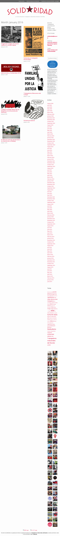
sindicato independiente (51, 331)
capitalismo (50, 297)
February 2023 (50, 179)
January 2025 (50, 137)
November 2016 (51, 240)
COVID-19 (53, 302)
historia (54, 307)
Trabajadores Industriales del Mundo (51, 340)
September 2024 (51, 144)
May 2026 (49, 108)
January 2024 (50, 159)
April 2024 (49, 153)
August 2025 (50, 125)
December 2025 (51, 118)
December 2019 (51, 218)
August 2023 (50, 168)
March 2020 (50, 213)
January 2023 (50, 180)
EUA (54, 305)
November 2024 (51, 141)
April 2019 (49, 233)
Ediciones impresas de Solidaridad (33, 1)
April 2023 (49, 175)
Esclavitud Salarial (29, 120)
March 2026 (50, 112)
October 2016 (50, 242)
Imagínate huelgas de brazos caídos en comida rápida (10, 44)
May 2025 (49, 130)
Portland (48, 325)
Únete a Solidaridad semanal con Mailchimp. (52, 64)
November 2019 (51, 220)
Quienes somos (21, 1)
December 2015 (51, 260)
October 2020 (50, 200)
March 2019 (50, 234)
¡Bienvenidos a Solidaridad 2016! (11, 73)
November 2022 (51, 184)
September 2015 (51, 265)
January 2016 (50, 258)
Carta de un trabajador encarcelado (31, 58)
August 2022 (50, 189)
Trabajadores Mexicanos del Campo (32, 94)
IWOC (50, 311)
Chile (55, 297)
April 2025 (49, 132)
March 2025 (50, 134)
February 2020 (50, 215)
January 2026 (50, 116)
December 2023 (51, 161)
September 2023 (51, 166)
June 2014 (49, 281)
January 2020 (50, 216)
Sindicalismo (51, 329)
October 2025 (50, 121)
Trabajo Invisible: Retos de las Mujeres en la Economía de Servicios (10, 111)
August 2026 (50, 103)
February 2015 (50, 278)
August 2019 (50, 225)
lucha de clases (52, 315)
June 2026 (49, 107)
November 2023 (51, 162)
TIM (52, 336)
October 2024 (50, 143)
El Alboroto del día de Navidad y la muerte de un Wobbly (10, 140)
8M (51, 292)
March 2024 (50, 155)
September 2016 (51, 243)
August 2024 (50, 146)
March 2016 (50, 254)
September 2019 (51, 224)
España (52, 305)
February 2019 (50, 236)
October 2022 (50, 186)
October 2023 (50, 164)
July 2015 (49, 269)
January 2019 (50, 238)
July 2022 (49, 191)
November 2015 (51, 261)
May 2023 (49, 173)
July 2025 (49, 126)
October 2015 (50, 263)
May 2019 (49, 231)
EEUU (51, 304)
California (55, 295)
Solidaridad (49, 332)
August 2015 (50, 267)
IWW (52, 311)
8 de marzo (49, 292)
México (52, 321)
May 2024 (49, 152)
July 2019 (49, 227)
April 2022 (49, 195)
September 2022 (51, 188)
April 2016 (49, 252)
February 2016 (50, 256)
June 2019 (49, 229)
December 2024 (51, 139)
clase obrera (51, 299)
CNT (54, 301)
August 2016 (50, 245)
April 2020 (49, 211)
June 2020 (49, 207)
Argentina (54, 294)
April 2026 (49, 110)
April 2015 (49, 274)
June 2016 (49, 249)
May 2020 (49, 209)
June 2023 (49, 171)
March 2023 (50, 177)
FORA (52, 307)
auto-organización (50, 295)
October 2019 (50, 222)
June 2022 (49, 193)
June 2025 (49, 128)
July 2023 (49, 170)
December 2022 (51, 182)
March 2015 (50, 276)
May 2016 (49, 251)
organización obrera (51, 324)
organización (51, 322)
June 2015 (49, 270)
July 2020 (49, 206)
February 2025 (50, 136)
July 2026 (49, 105)
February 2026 (50, 114)
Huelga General (53, 308)
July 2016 (49, 247)
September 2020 (51, 202)
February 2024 (50, 157)
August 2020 (50, 204)
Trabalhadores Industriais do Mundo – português (50, 1)
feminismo (49, 307)
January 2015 (50, 279)
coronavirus (49, 302)
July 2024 (49, 148)
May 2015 (49, 272)
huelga (48, 308)
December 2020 (51, 197)
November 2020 (51, 198)
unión (49, 345)
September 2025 (51, 123)
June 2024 (49, 150)
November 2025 (51, 119)
